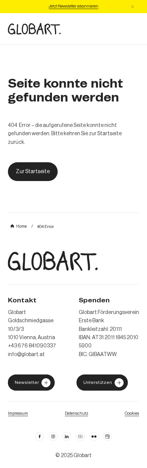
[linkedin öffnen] (80, 436)
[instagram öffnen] (53, 436)
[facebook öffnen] (39, 436)
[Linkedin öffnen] (66, 436)
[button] (132, 7)
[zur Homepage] (34, 29)
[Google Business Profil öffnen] (107, 436)
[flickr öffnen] (93, 436)
